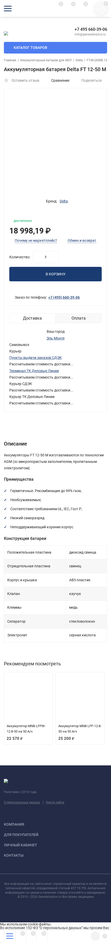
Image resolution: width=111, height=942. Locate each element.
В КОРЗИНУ (56, 274)
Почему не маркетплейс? (36, 241)
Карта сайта (55, 802)
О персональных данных (22, 802)
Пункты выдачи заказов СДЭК (35, 358)
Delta (79, 60)
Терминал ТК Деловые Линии (34, 371)
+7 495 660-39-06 (91, 29)
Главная (10, 60)
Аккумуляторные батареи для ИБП (46, 60)
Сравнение (60, 80)
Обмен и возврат (82, 241)
